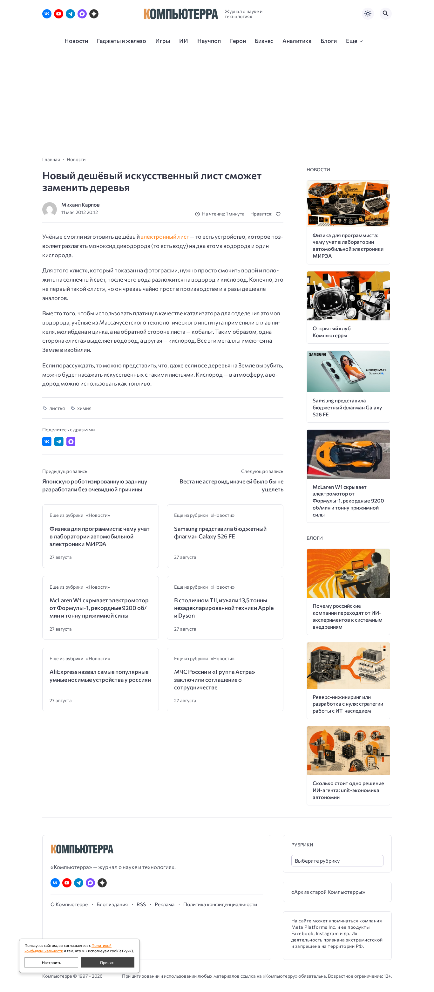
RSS (141, 904)
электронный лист (165, 236)
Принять (107, 962)
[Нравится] (279, 214)
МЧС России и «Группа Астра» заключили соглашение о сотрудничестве (214, 679)
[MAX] (82, 13)
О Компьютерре (69, 904)
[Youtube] (58, 13)
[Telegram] (70, 13)
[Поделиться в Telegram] (59, 441)
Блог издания (112, 904)
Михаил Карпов (80, 205)
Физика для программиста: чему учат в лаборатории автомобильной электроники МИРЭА (100, 536)
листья (57, 408)
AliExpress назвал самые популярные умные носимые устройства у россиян (100, 675)
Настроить (51, 962)
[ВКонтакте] (46, 13)
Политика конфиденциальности (220, 904)
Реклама (164, 904)
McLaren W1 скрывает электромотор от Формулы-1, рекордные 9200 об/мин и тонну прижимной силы (99, 608)
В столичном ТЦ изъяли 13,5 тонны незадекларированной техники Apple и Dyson (224, 608)
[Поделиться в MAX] (71, 441)
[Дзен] (93, 13)
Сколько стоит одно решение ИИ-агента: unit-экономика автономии (348, 790)
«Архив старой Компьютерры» (328, 892)
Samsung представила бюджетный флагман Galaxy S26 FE (220, 532)
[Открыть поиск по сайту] (386, 14)
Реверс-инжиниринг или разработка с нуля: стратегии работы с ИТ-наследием (348, 704)
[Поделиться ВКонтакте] (46, 441)
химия (84, 408)
